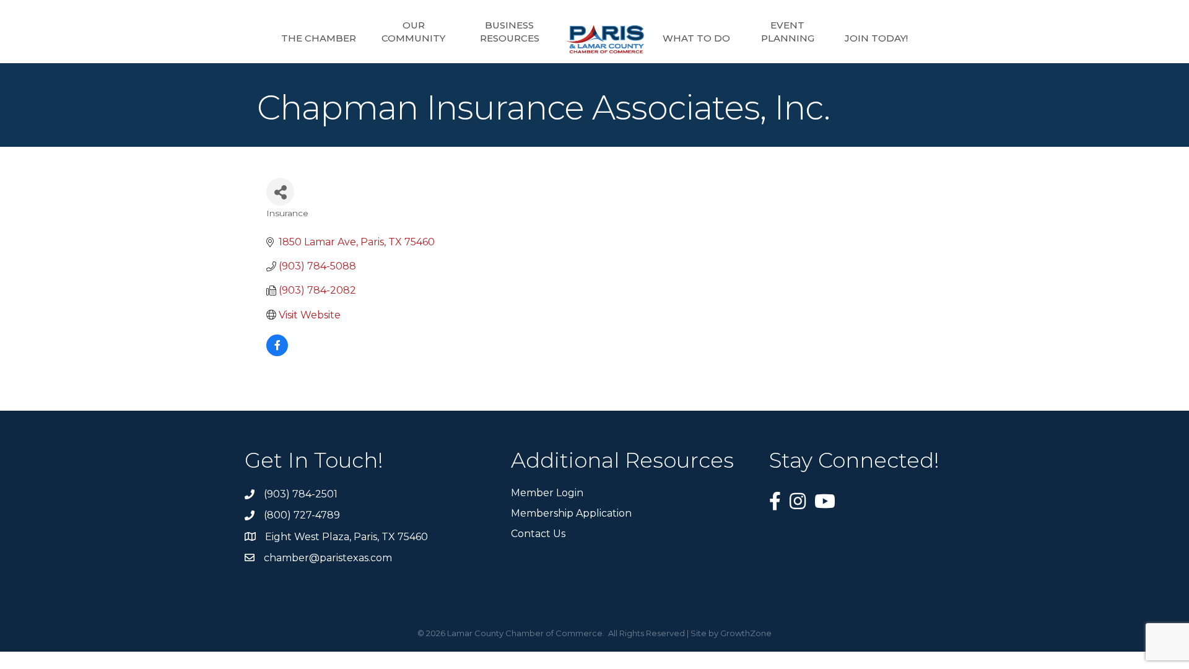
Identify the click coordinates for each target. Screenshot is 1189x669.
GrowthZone (746, 633)
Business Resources (509, 31)
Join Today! (876, 38)
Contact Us (538, 534)
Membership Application (571, 513)
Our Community (413, 31)
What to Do (696, 38)
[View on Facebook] (277, 353)
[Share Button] (280, 192)
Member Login (547, 493)
